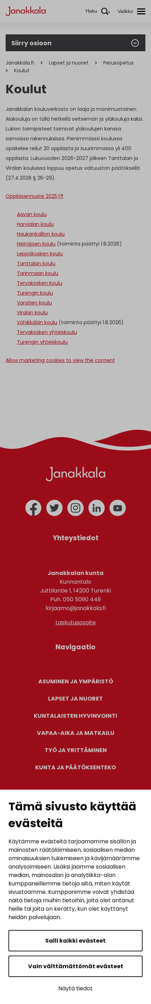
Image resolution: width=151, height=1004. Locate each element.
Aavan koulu (32, 214)
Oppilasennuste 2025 (31, 196)
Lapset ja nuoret (68, 62)
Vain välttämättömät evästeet (75, 966)
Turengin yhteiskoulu (42, 342)
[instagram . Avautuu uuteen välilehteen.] (75, 508)
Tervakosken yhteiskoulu (47, 332)
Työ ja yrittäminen (76, 750)
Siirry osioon (31, 43)
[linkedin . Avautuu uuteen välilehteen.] (96, 508)
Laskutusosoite (75, 622)
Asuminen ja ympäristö (75, 681)
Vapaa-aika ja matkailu (75, 733)
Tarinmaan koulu (37, 273)
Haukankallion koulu (41, 233)
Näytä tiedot (75, 988)
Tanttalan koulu (36, 263)
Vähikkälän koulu (37, 322)
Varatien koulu (34, 302)
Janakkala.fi (20, 62)
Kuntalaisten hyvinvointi (75, 716)
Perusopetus (118, 62)
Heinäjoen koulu (36, 243)
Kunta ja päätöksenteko (75, 767)
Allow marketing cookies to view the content (60, 360)
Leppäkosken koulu (40, 253)
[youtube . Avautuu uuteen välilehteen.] (117, 508)
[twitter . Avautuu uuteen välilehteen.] (54, 508)
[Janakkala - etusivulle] (26, 11)
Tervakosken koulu (39, 283)
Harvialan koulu (35, 224)
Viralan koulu (32, 312)
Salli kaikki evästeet (75, 941)
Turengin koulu (35, 292)
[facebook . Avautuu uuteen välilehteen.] (33, 508)
